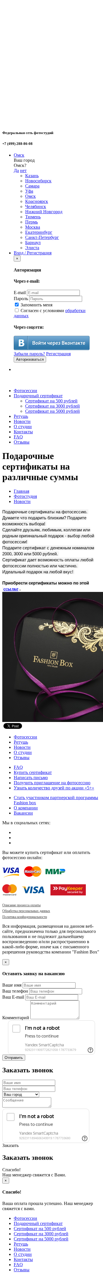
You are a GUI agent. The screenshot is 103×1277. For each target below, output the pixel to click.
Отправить (14, 1057)
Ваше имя (11, 985)
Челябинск (35, 206)
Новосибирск (38, 180)
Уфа (29, 191)
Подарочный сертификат (38, 395)
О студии (23, 426)
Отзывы (21, 442)
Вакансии (23, 813)
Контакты (23, 431)
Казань (32, 175)
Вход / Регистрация (33, 252)
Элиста (32, 247)
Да (16, 170)
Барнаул (33, 242)
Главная (21, 491)
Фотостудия (25, 496)
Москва (32, 227)
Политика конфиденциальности (24, 917)
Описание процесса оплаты (21, 905)
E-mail (20, 292)
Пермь (31, 222)
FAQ (18, 436)
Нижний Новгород (43, 211)
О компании (26, 807)
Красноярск (36, 201)
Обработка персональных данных (26, 911)
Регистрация (58, 353)
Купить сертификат (33, 772)
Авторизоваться (30, 359)
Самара (32, 185)
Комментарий (15, 1017)
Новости (22, 421)
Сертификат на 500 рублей (51, 400)
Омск (19, 155)
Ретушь (21, 416)
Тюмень (33, 216)
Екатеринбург (38, 232)
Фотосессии (25, 390)
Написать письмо (31, 777)
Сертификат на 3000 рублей (52, 406)
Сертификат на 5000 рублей (52, 411)
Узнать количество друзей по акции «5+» (54, 787)
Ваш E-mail (13, 997)
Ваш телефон (15, 991)
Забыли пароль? (29, 353)
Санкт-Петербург (42, 237)
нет (23, 170)
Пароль (21, 298)
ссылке (10, 588)
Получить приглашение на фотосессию (52, 782)
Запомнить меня (35, 304)
